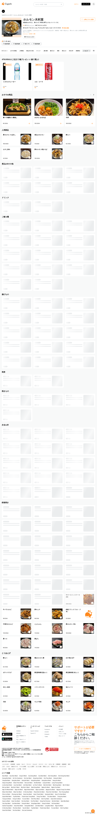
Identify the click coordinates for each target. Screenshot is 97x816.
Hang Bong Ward (35, 780)
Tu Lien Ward (25, 798)
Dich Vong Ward (52, 775)
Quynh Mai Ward (6, 796)
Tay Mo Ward (16, 796)
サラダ (24, 769)
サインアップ (86, 4)
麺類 (34, 33)
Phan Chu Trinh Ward (51, 792)
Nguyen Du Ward (50, 789)
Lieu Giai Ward (17, 785)
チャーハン (25, 33)
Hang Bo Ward (25, 780)
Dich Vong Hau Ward (63, 775)
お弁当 (18, 764)
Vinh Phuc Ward (35, 798)
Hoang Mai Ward (29, 805)
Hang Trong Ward (7, 782)
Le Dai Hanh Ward (7, 785)
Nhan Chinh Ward (7, 792)
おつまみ (4, 769)
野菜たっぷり (46, 766)
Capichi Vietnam (34, 731)
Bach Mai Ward (65, 801)
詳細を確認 (66, 28)
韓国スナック (54, 766)
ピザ (3, 766)
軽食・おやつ (11, 769)
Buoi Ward (5, 775)
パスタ (8, 766)
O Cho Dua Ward (27, 792)
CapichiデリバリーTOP (7, 15)
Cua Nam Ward (42, 775)
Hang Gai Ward (57, 780)
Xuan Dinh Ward (6, 810)
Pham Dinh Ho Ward (39, 792)
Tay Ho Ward (26, 808)
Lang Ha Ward (46, 782)
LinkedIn (47, 731)
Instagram (47, 734)
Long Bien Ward (49, 805)
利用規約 (18, 731)
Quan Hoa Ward (27, 794)
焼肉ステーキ (14, 766)
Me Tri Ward (66, 785)
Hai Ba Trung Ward (7, 805)
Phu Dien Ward (17, 808)
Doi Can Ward (27, 778)
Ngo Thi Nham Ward (7, 789)
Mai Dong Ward (57, 785)
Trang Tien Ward (41, 796)
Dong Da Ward (25, 803)
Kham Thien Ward (18, 782)
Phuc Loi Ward (6, 794)
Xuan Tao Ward (16, 801)
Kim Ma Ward (37, 782)
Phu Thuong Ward (64, 792)
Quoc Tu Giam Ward (60, 794)
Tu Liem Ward (55, 808)
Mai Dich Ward (47, 785)
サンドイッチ (62, 766)
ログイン (76, 4)
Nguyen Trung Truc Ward (63, 789)
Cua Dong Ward (32, 775)
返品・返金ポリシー (21, 739)
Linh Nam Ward (27, 785)
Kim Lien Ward (28, 782)
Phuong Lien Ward (17, 794)
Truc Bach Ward (51, 796)
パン (46, 764)
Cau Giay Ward (6, 803)
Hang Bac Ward (16, 780)
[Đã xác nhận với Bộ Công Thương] (51, 749)
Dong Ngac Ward (35, 803)
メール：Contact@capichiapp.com (12, 756)
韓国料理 (64, 764)
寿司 (69, 764)
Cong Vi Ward (23, 775)
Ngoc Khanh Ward (29, 789)
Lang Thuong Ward (57, 782)
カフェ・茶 (51, 764)
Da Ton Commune (17, 778)
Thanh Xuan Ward (44, 808)
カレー (23, 764)
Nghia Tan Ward (55, 787)
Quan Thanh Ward (38, 794)
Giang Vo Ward (57, 778)
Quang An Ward (49, 794)
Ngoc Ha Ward (19, 789)
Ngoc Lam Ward (40, 789)
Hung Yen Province (45, 801)
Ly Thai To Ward (37, 785)
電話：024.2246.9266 (8, 755)
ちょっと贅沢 (31, 766)
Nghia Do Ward (46, 787)
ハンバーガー (5, 764)
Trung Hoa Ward (61, 796)
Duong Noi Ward (6, 778)
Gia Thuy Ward (48, 778)
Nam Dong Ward (35, 787)
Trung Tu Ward (16, 798)
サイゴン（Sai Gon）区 (18, 15)
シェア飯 (19, 769)
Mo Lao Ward (5, 787)
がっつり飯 (38, 766)
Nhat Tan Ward (18, 792)
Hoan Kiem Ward (18, 805)
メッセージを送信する (85, 748)
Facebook (47, 729)
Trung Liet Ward (6, 798)
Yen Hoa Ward (25, 801)
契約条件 (18, 733)
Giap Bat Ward (6, 780)
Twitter (46, 736)
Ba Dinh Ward (55, 801)
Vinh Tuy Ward (45, 798)
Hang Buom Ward (46, 780)
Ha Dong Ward (55, 803)
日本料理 (30, 33)
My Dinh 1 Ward (15, 787)
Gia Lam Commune (27, 810)
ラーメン (29, 764)
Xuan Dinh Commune (56, 798)
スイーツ (41, 764)
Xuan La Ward (6, 801)
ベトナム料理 (23, 766)
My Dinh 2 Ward (25, 787)
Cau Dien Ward (14, 775)
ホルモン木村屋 (28, 15)
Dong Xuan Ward (37, 778)
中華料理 (58, 764)
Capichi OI (33, 733)
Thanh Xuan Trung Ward (28, 796)
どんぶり (35, 764)
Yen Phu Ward (34, 801)
